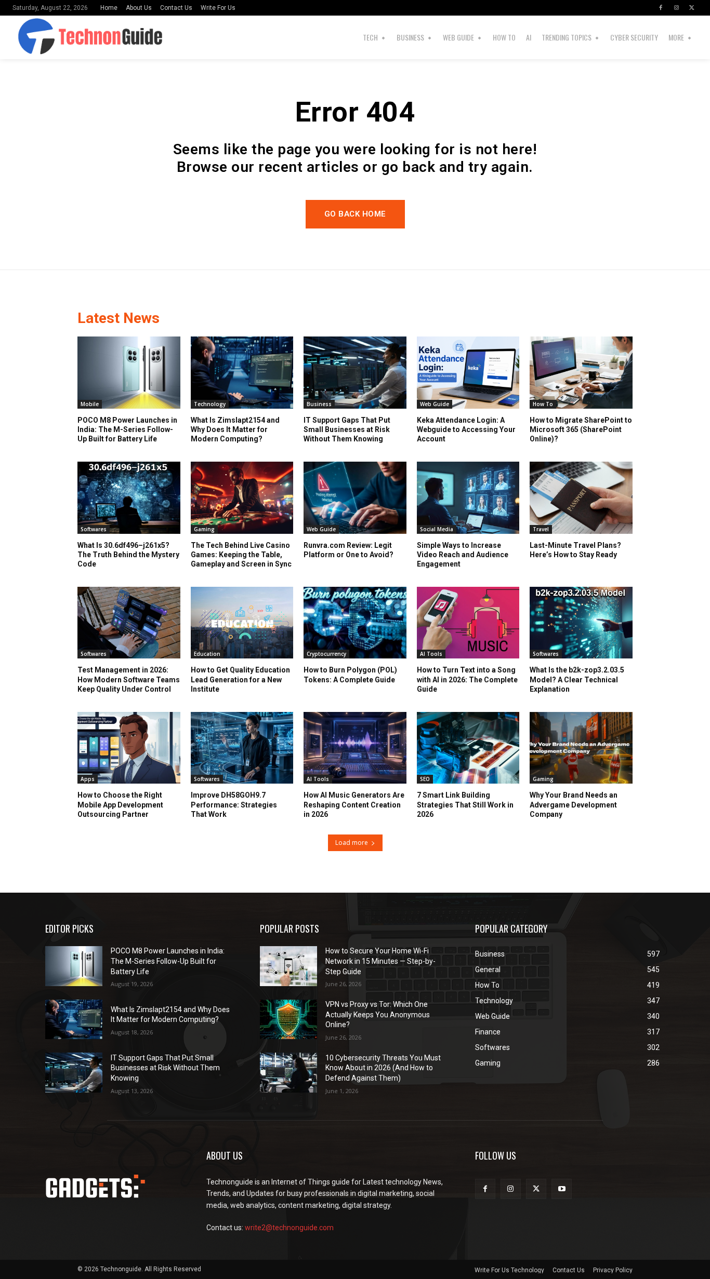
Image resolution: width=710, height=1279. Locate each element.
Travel (541, 529)
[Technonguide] (28, 37)
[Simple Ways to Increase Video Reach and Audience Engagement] (468, 497)
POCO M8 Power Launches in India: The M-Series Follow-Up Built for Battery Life (127, 429)
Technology (210, 404)
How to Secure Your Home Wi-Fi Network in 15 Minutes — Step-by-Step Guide (380, 961)
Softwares (94, 529)
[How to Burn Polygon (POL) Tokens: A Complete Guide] (355, 622)
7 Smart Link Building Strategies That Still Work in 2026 (465, 804)
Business (319, 404)
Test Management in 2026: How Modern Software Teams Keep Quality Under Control (128, 679)
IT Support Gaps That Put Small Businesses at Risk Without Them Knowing (347, 429)
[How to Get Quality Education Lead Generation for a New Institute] (242, 622)
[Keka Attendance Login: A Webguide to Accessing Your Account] (468, 372)
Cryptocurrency (326, 653)
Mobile (90, 404)
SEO (425, 779)
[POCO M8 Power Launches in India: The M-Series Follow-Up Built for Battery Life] (128, 372)
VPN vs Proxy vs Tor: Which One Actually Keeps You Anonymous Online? (377, 1014)
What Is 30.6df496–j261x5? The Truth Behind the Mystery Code (128, 554)
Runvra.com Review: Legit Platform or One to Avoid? (348, 550)
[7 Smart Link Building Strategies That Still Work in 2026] (468, 748)
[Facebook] (660, 8)
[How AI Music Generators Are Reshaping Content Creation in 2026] (355, 748)
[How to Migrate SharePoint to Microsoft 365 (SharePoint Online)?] (581, 372)
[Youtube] (561, 1189)
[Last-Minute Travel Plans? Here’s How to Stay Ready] (581, 497)
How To (543, 404)
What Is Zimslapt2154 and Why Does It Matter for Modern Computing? (235, 429)
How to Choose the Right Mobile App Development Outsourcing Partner (120, 804)
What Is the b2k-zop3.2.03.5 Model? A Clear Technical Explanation (577, 679)
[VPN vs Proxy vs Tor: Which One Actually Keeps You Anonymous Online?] (288, 1020)
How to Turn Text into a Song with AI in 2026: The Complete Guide (467, 679)
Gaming (204, 529)
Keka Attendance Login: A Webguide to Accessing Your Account (466, 429)
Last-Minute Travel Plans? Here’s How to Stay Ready (575, 550)
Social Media (436, 529)
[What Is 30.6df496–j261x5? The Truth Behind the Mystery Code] (128, 497)
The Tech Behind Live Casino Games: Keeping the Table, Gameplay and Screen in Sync (241, 554)
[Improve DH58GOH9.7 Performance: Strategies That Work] (242, 748)
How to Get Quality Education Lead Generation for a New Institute (240, 679)
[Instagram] (676, 8)
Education (207, 653)
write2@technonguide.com (289, 1227)
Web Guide (434, 404)
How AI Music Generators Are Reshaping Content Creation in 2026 (354, 804)
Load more (351, 842)
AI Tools (431, 653)
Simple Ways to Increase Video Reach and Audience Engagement (462, 554)
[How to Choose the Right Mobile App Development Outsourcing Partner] (128, 748)
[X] (692, 8)
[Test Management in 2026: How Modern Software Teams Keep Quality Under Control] (128, 622)
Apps (88, 779)
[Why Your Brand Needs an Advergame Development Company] (581, 748)
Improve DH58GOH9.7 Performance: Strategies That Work (234, 804)
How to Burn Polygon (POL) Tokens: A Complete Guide (350, 674)
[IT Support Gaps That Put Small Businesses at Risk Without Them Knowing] (355, 372)
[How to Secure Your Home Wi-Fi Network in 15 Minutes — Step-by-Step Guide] (288, 966)
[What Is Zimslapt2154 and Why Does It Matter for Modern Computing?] (242, 372)
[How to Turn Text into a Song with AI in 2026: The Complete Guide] (468, 622)
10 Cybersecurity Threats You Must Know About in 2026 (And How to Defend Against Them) (383, 1068)
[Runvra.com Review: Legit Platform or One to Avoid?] (355, 497)
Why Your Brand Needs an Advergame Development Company (573, 804)
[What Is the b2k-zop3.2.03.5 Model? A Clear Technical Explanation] (581, 622)
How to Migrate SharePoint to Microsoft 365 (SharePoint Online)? (581, 429)
